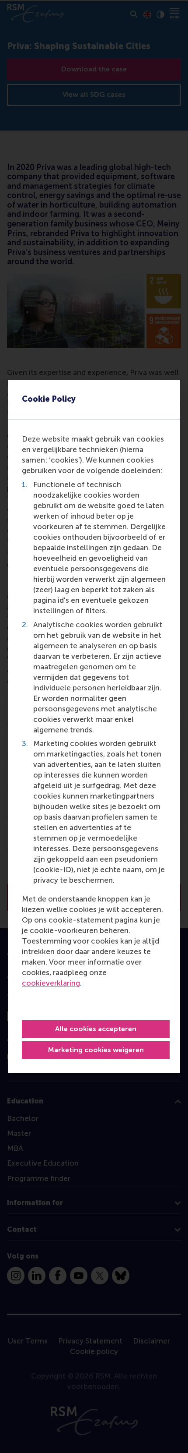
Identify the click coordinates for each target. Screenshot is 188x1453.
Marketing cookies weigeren (96, 1050)
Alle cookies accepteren (95, 1029)
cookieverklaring (51, 983)
